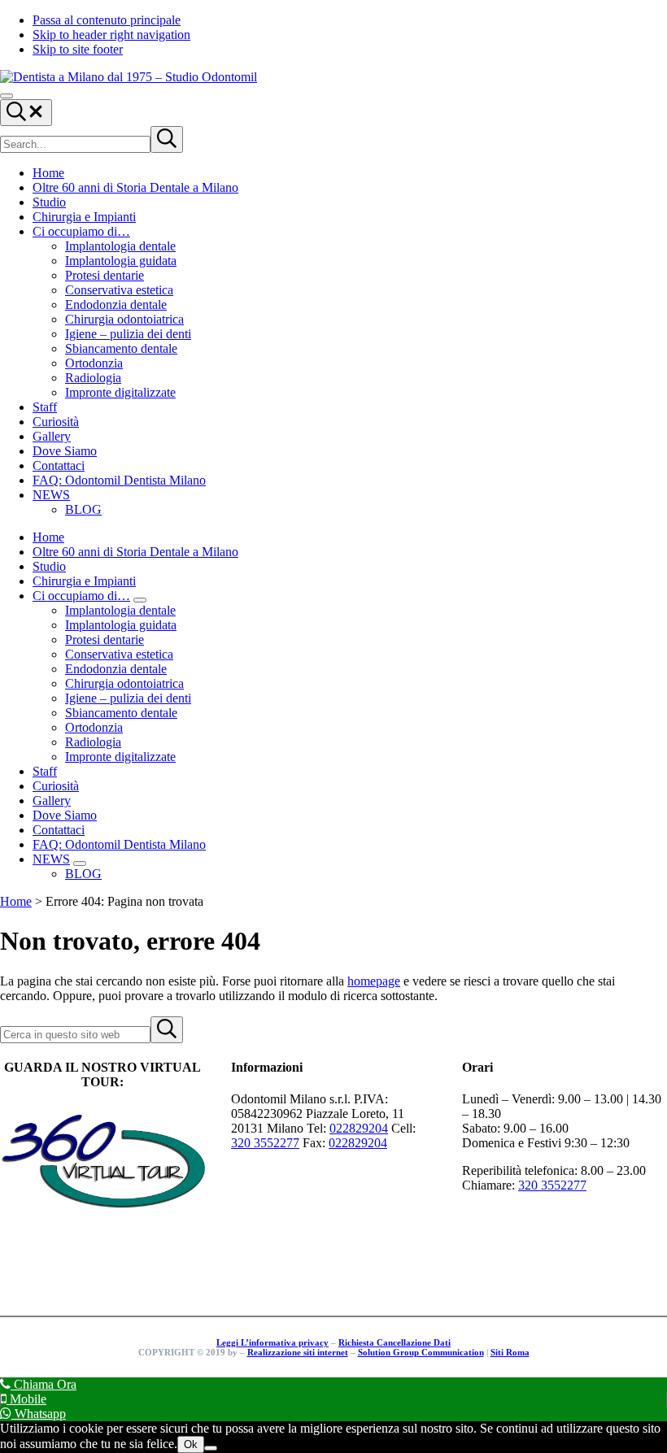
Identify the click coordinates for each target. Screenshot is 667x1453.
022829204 (358, 1128)
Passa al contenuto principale (107, 20)
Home (16, 901)
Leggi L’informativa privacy (272, 1342)
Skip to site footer (78, 49)
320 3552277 (265, 1143)
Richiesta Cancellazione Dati (394, 1342)
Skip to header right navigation (111, 34)
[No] (210, 1448)
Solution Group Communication (421, 1352)
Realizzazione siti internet (297, 1352)
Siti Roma (510, 1352)
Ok (191, 1444)
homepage (373, 981)
